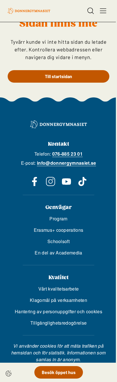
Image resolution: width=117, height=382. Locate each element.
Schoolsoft (58, 241)
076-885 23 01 (67, 154)
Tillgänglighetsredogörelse (58, 323)
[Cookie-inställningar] (8, 373)
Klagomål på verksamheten (58, 300)
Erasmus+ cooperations (58, 230)
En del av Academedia (58, 252)
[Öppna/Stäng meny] (103, 11)
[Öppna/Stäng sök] (90, 11)
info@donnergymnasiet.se (66, 163)
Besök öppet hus (59, 372)
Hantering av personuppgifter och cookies (58, 311)
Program (58, 218)
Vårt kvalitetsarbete (58, 288)
